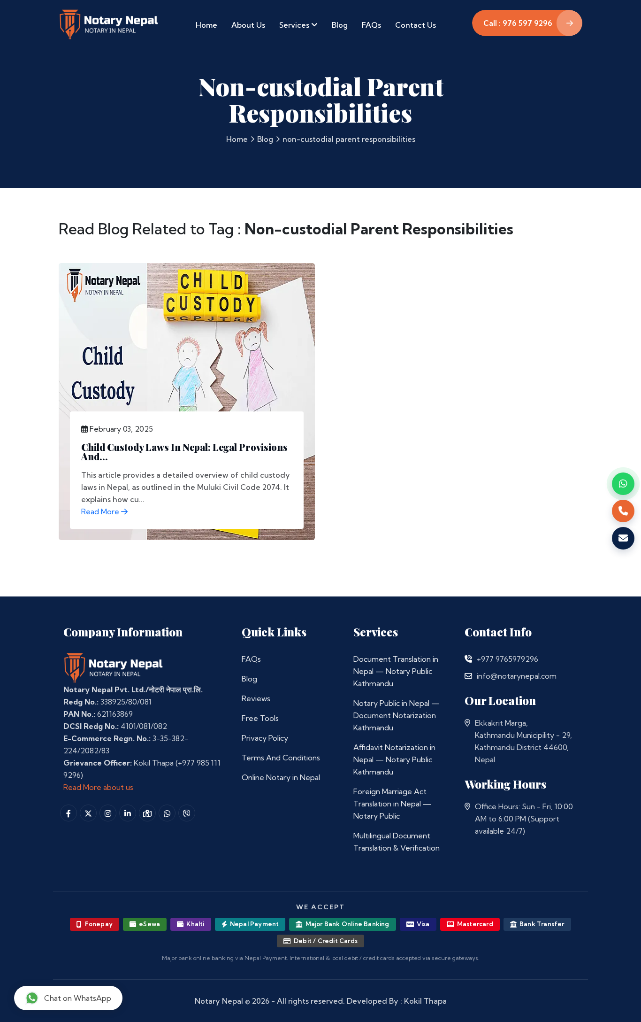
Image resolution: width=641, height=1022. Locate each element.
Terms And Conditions (281, 757)
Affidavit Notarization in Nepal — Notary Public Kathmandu (394, 759)
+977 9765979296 (507, 659)
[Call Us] (468, 659)
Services (295, 25)
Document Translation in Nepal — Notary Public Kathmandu (395, 671)
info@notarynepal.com (517, 676)
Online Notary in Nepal (281, 777)
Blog (340, 25)
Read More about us (98, 787)
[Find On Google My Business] (147, 813)
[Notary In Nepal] (113, 667)
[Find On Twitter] (88, 813)
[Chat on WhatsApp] (623, 483)
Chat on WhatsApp (77, 998)
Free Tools (260, 718)
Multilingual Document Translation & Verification (396, 841)
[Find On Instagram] (107, 813)
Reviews (256, 698)
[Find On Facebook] (68, 813)
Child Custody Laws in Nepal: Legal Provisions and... (184, 452)
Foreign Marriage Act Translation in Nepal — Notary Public (392, 804)
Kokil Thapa (425, 1001)
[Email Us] (468, 676)
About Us (248, 25)
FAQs (371, 25)
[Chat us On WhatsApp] (167, 813)
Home (206, 25)
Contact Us (415, 25)
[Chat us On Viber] (186, 813)
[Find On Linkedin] (127, 813)
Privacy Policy (265, 738)
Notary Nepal (219, 1001)
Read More (101, 511)
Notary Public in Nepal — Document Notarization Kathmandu (396, 715)
